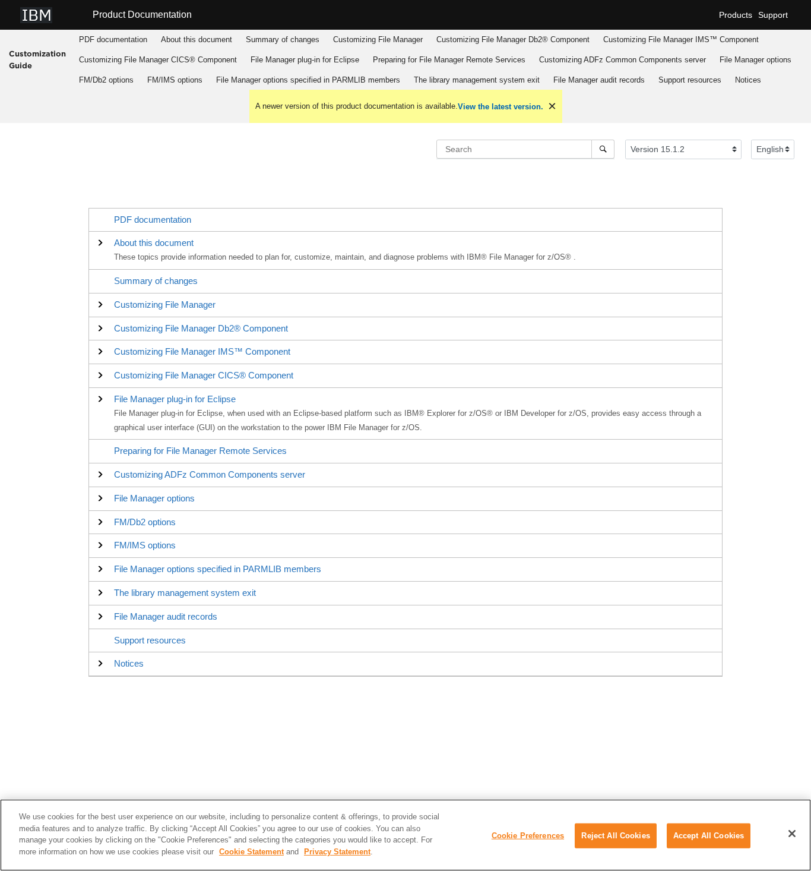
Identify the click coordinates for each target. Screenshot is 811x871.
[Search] (602, 149)
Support (773, 15)
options (755, 59)
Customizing (378, 39)
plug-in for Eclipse (305, 59)
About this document (196, 39)
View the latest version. (500, 106)
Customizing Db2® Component (513, 39)
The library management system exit (477, 79)
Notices (748, 79)
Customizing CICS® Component (158, 59)
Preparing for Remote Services (449, 59)
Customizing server (622, 59)
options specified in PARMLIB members (308, 79)
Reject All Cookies (615, 835)
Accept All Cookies (708, 835)
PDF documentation (113, 39)
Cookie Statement (251, 851)
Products (735, 15)
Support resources (689, 79)
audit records (599, 79)
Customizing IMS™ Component (681, 39)
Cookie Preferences (528, 835)
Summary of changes (282, 39)
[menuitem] (113, 40)
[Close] (792, 833)
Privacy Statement (337, 851)
